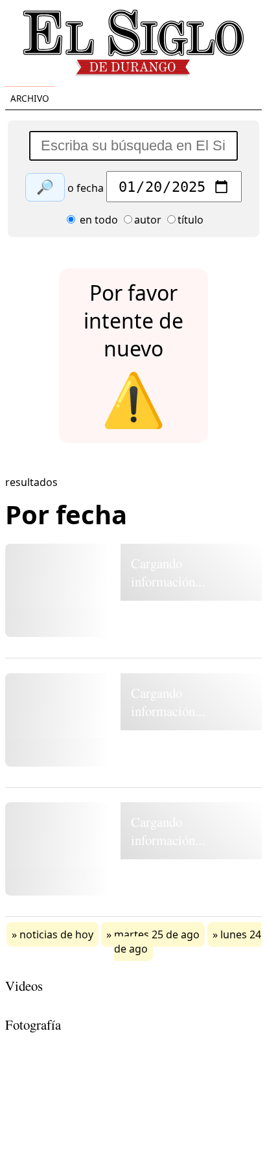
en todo (97, 220)
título (190, 220)
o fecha (85, 188)
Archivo (29, 98)
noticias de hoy (56, 934)
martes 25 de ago (157, 934)
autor (147, 220)
